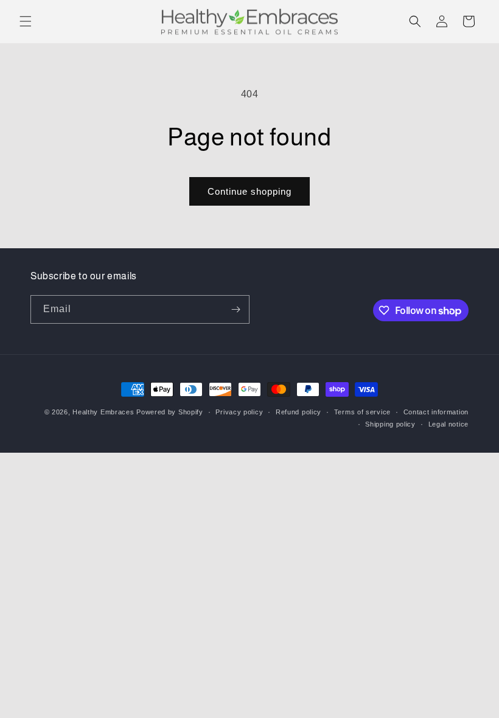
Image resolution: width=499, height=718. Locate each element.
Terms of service (362, 412)
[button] (25, 21)
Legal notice (448, 424)
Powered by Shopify (169, 412)
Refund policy (298, 412)
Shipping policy (390, 424)
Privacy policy (239, 412)
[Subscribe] (235, 309)
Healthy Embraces (103, 412)
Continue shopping (249, 191)
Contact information (436, 412)
